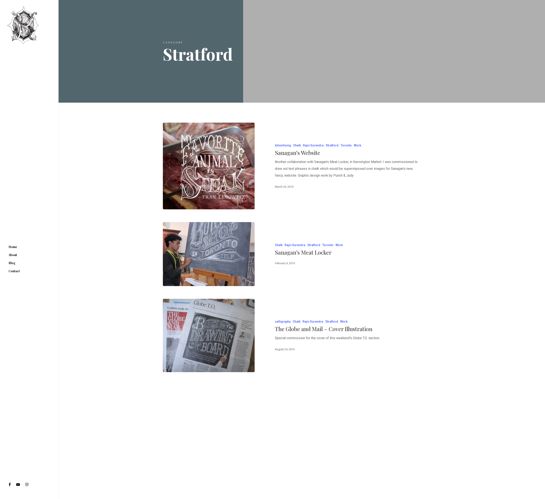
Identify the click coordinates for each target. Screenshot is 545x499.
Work (357, 145)
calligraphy (283, 321)
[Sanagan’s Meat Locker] (209, 254)
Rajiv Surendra (313, 145)
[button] (537, 2)
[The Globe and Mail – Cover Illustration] (209, 335)
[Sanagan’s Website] (209, 166)
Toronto (346, 145)
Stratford (332, 145)
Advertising (283, 145)
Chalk (297, 145)
